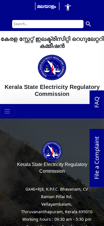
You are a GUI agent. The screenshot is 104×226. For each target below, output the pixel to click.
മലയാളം (46, 6)
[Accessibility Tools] (68, 7)
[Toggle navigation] (7, 111)
